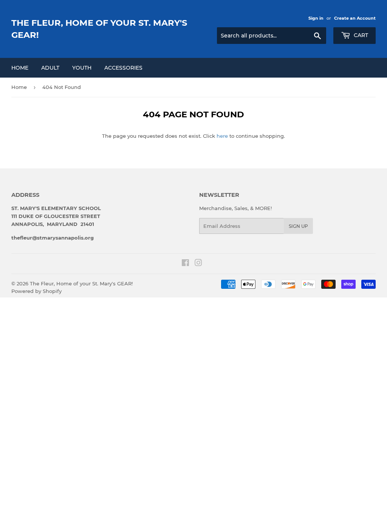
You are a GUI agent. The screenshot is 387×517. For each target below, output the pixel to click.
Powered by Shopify (36, 291)
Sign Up (298, 226)
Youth (81, 67)
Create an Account (355, 18)
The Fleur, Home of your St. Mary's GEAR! (99, 28)
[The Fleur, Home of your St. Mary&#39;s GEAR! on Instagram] (198, 264)
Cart (360, 35)
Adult (50, 67)
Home (19, 67)
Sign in (316, 18)
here (222, 136)
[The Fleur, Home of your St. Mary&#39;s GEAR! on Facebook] (185, 264)
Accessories (123, 67)
